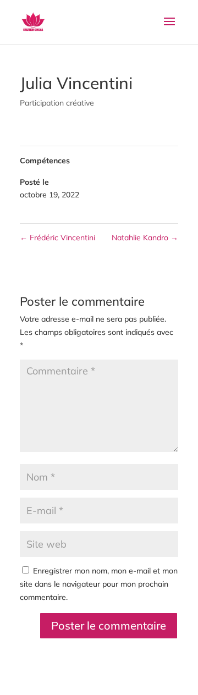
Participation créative (57, 103)
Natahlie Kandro (145, 237)
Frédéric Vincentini (57, 237)
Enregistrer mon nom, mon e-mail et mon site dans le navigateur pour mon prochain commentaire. (99, 584)
